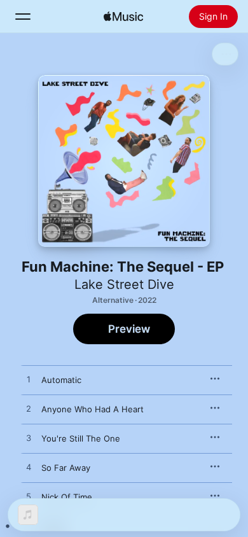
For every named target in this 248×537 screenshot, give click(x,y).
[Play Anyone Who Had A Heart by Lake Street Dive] (28, 409)
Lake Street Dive (124, 284)
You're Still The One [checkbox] (80, 438)
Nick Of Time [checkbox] (66, 497)
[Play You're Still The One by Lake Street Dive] (28, 438)
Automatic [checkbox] (61, 380)
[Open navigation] (23, 17)
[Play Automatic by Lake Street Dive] (28, 380)
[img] (123, 16)
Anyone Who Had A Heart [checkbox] (92, 409)
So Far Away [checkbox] (65, 468)
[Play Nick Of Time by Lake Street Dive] (28, 497)
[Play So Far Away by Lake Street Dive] (28, 467)
